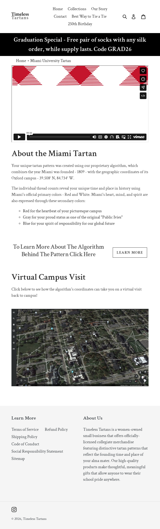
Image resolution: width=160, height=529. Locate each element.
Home (21, 60)
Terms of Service (25, 429)
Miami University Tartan (50, 60)
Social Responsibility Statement (37, 451)
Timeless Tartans (34, 519)
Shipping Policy (24, 437)
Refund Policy (56, 429)
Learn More (130, 252)
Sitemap (18, 458)
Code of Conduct (25, 444)
